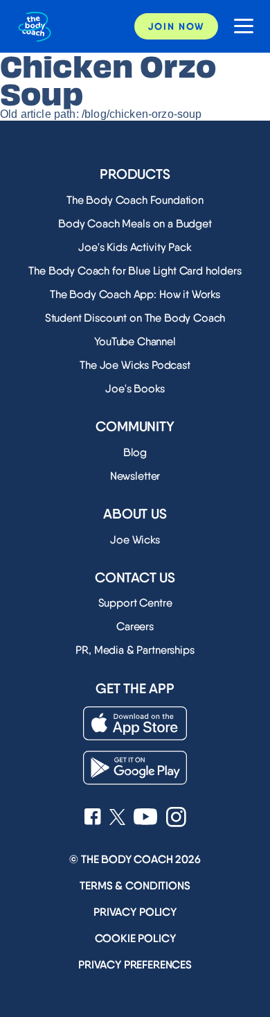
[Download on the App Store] (135, 723)
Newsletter (135, 476)
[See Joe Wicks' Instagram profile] (176, 818)
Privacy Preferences (135, 964)
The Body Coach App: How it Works (135, 294)
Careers (135, 626)
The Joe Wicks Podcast (135, 365)
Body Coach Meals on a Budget (135, 223)
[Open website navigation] (238, 26)
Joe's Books (134, 388)
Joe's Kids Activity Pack (134, 247)
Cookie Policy (135, 938)
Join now (176, 26)
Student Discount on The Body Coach (135, 317)
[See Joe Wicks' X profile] (117, 818)
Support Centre (135, 602)
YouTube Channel (135, 341)
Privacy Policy (135, 912)
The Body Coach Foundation (135, 200)
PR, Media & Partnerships (134, 650)
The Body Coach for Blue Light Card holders (134, 270)
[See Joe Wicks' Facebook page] (92, 818)
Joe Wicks (135, 539)
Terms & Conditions (135, 885)
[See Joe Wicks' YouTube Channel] (146, 818)
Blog (135, 452)
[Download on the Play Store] (135, 768)
